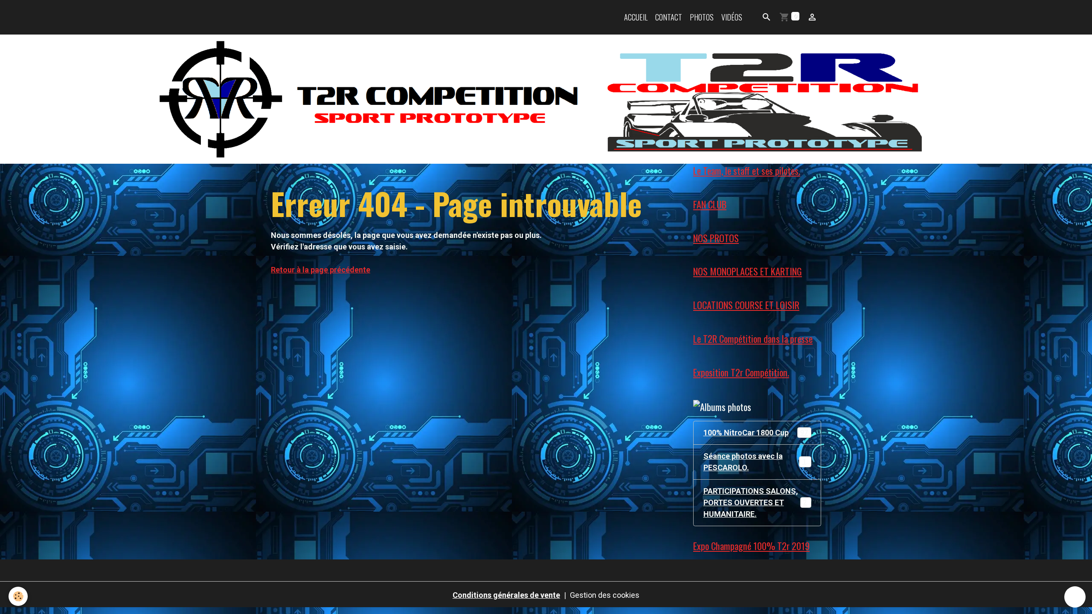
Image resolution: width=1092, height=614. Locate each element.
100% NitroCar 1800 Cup (755, 432)
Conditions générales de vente (506, 595)
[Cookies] (18, 596)
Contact (668, 17)
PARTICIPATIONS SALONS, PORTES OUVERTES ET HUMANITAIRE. (759, 502)
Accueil (636, 17)
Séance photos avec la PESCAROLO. (756, 462)
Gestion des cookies (604, 595)
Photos (702, 17)
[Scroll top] (1075, 597)
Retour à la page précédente (320, 269)
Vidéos (731, 17)
